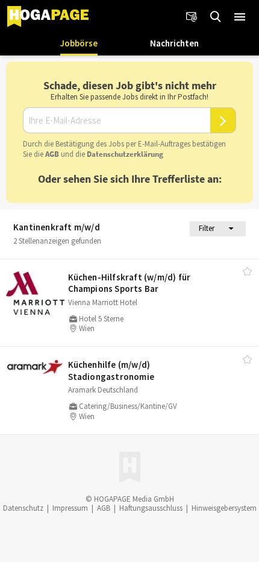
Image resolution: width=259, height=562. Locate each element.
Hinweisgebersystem (224, 508)
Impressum (70, 508)
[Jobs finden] (216, 17)
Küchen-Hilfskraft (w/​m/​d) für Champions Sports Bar (129, 283)
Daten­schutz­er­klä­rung (125, 154)
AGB (52, 154)
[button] (240, 17)
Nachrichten (174, 43)
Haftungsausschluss (151, 508)
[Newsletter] (191, 17)
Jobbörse (79, 43)
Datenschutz (23, 508)
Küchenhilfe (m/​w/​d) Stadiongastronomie (111, 370)
